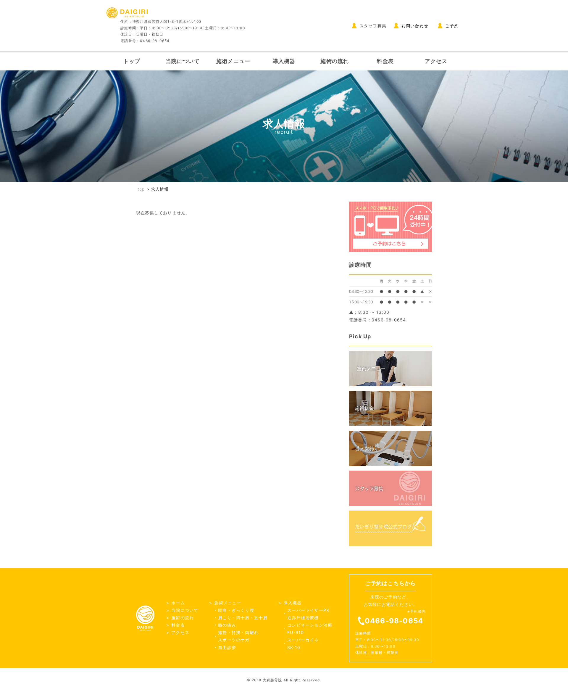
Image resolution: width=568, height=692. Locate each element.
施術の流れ (334, 61)
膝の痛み (227, 624)
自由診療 (227, 647)
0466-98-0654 (394, 621)
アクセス (436, 61)
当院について (183, 61)
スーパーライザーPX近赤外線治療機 (308, 614)
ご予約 (452, 25)
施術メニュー (233, 61)
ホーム (178, 602)
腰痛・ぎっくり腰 (236, 610)
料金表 (385, 61)
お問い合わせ (414, 25)
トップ (132, 61)
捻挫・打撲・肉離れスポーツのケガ (238, 636)
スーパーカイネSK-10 (303, 643)
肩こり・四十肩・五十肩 (242, 617)
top (141, 188)
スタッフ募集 (372, 25)
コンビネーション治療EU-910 (309, 628)
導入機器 (284, 61)
